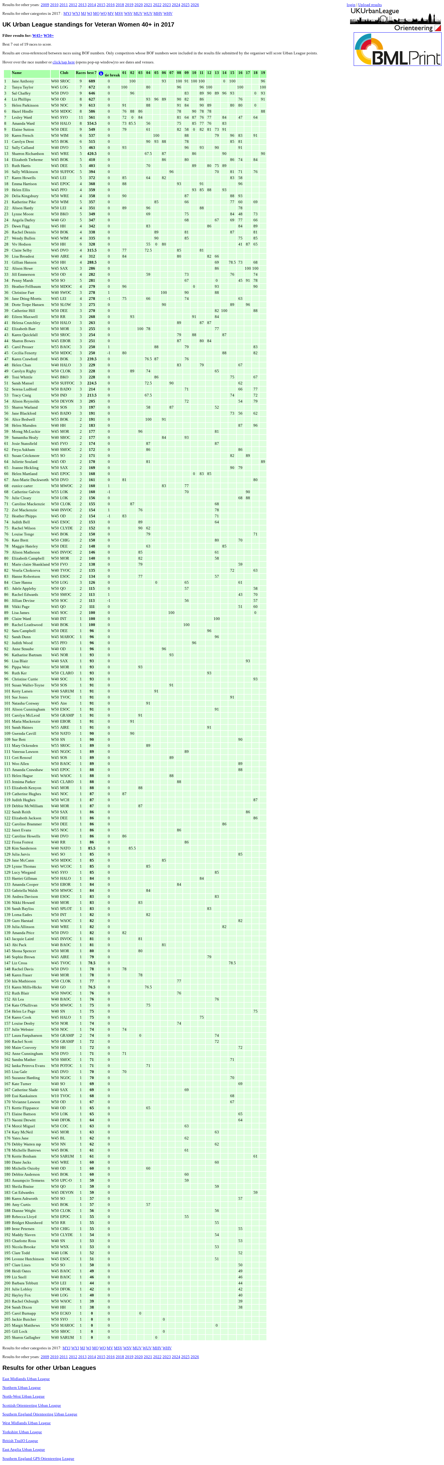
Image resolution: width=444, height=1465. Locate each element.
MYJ (67, 13)
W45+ (37, 35)
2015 (101, 4)
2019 (129, 4)
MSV (119, 13)
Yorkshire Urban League (22, 1432)
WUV (148, 13)
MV (111, 13)
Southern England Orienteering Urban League (39, 1414)
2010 (54, 4)
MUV (138, 13)
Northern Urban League (21, 1387)
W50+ (48, 35)
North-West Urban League (23, 1396)
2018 (120, 4)
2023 (166, 4)
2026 (195, 4)
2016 (110, 4)
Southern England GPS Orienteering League (38, 1458)
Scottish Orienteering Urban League (31, 1405)
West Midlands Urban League (26, 1423)
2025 (185, 4)
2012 (73, 4)
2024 (176, 4)
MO (96, 13)
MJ (83, 13)
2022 (157, 4)
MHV (157, 13)
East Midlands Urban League (26, 1379)
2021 (148, 4)
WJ (89, 13)
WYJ (76, 13)
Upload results (370, 4)
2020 (138, 4)
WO (103, 13)
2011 (64, 4)
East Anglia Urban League (23, 1449)
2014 (92, 4)
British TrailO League (20, 1440)
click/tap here (64, 62)
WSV (128, 13)
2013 (82, 4)
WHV (167, 13)
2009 (45, 4)
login (351, 4)
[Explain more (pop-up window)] (101, 75)
